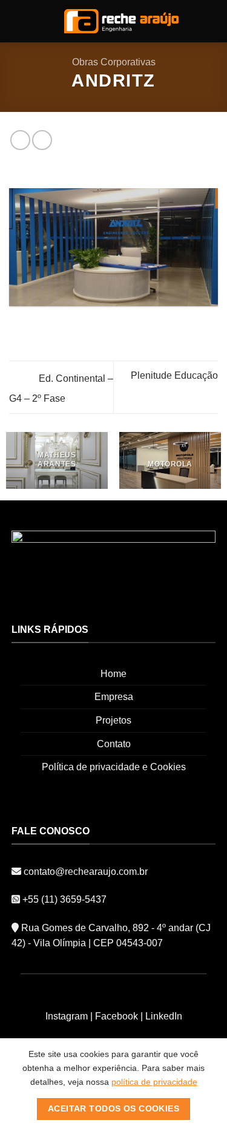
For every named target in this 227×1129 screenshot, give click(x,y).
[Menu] (16, 21)
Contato (114, 744)
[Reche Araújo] (121, 21)
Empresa (113, 697)
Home (113, 674)
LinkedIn (163, 1016)
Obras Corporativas (114, 62)
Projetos (113, 720)
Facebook (116, 1016)
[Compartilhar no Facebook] (20, 140)
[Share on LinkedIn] (42, 140)
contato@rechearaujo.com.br (84, 871)
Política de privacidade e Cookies (114, 767)
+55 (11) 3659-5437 (64, 899)
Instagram (66, 1016)
